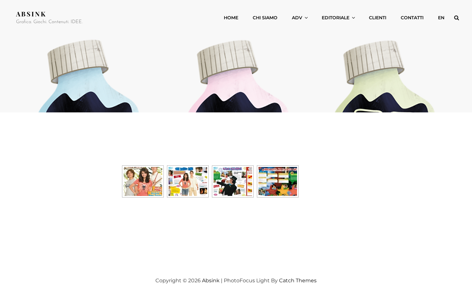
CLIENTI (377, 18)
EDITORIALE (335, 18)
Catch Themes (298, 280)
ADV (297, 18)
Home (231, 18)
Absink (31, 13)
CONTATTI (412, 18)
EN (441, 18)
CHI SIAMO (265, 18)
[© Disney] (143, 181)
